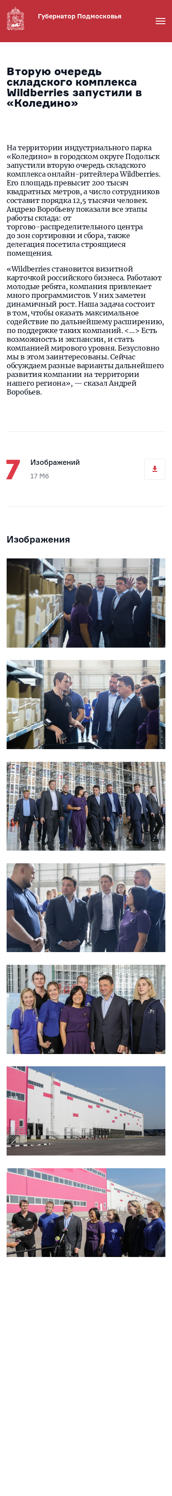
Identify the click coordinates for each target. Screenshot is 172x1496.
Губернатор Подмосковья (79, 16)
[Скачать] (154, 469)
